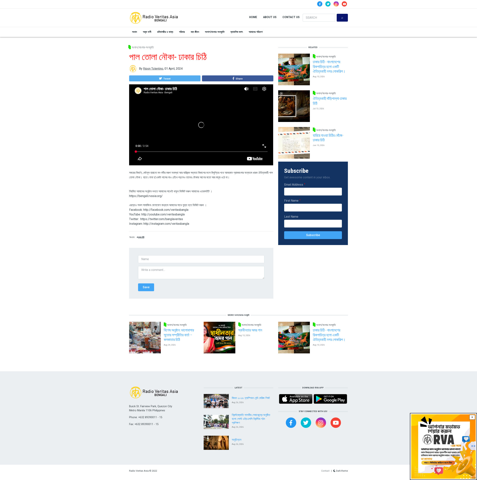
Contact (325, 470)
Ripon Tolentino (153, 68)
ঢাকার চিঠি (141, 237)
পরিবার (182, 31)
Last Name (291, 216)
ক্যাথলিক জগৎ (236, 31)
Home (253, 17)
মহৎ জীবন (195, 31)
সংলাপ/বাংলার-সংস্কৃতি (215, 31)
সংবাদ (134, 31)
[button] (164, 78)
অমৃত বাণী (147, 31)
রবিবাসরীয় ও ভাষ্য (165, 31)
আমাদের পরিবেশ (256, 31)
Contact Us (291, 17)
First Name (291, 200)
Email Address (293, 184)
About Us (270, 17)
